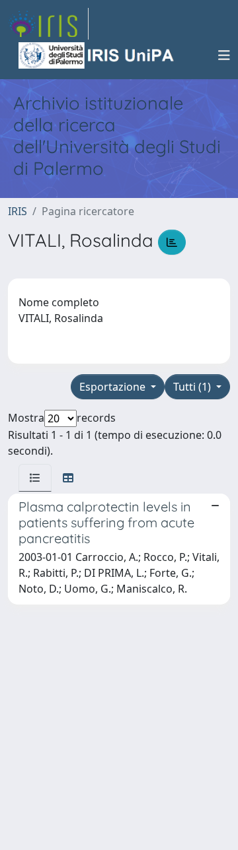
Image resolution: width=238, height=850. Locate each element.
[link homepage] (48, 24)
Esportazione (113, 386)
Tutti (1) (193, 386)
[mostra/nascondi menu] (224, 55)
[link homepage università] (97, 55)
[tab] (35, 478)
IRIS (17, 211)
